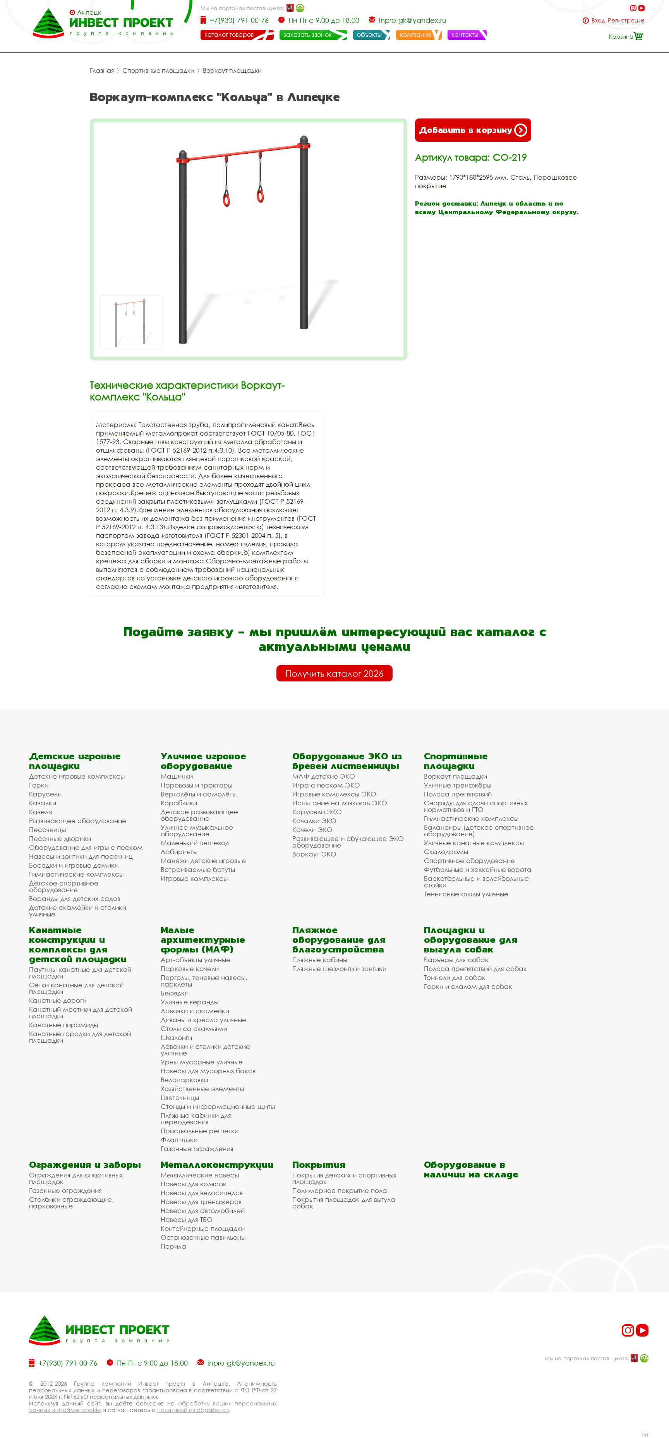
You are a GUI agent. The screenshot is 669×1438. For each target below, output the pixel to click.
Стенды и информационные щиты (218, 1106)
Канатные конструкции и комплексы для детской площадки (78, 944)
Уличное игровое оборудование (203, 760)
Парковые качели (190, 968)
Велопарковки (184, 1079)
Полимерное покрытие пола (339, 1190)
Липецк (89, 12)
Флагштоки (179, 1139)
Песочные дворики (60, 838)
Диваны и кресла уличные (203, 1019)
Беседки (175, 993)
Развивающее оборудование (77, 820)
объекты (369, 34)
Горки (38, 785)
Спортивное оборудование (469, 860)
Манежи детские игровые (203, 860)
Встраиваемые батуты (198, 869)
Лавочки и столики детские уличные (205, 1049)
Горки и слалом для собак (468, 986)
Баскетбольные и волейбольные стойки (476, 881)
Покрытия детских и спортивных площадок (344, 1178)
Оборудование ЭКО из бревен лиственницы (347, 760)
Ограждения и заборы (85, 1164)
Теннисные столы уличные (466, 894)
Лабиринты (179, 851)
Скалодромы (446, 851)
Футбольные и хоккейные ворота (478, 869)
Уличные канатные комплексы (474, 842)
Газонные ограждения (197, 1148)
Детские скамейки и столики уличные (77, 910)
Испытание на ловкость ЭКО (339, 803)
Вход (598, 20)
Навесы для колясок (193, 1184)
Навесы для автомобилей (203, 1210)
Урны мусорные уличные (202, 1062)
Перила (173, 1246)
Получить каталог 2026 (334, 673)
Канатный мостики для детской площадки (80, 1012)
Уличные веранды (189, 1002)
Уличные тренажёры (457, 785)
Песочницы (47, 829)
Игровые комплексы (194, 878)
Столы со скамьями (194, 1028)
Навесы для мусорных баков (208, 1070)
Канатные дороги (57, 1000)
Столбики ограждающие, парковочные (71, 1202)
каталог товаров (229, 34)
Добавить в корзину (465, 130)
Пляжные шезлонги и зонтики (339, 968)
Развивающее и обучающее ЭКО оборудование (348, 841)
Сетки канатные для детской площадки (76, 988)
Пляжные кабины (319, 959)
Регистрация (626, 20)
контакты (465, 34)
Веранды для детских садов (74, 898)
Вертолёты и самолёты (199, 794)
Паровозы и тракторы (196, 785)
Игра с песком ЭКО (326, 785)
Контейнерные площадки (203, 1228)
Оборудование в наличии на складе (471, 1169)
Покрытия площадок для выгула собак (343, 1202)
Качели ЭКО (312, 829)
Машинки (177, 776)
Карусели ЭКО (317, 811)
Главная (102, 70)
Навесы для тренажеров (201, 1201)
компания (415, 34)
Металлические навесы (200, 1175)
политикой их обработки (193, 1409)
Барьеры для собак (456, 959)
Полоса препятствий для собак (475, 968)
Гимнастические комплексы (76, 874)
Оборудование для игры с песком (86, 847)
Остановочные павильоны (203, 1237)
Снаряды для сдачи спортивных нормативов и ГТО (476, 806)
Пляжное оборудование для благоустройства (339, 939)
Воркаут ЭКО (314, 854)
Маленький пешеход (195, 842)
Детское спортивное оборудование (63, 886)
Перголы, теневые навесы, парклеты (204, 980)
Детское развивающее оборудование (199, 815)
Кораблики (179, 803)
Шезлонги (176, 1037)
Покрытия (318, 1164)
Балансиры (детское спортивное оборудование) (479, 830)
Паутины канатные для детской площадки (80, 972)
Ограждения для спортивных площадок (76, 1178)
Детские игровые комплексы (77, 776)
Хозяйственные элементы (202, 1088)
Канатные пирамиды (63, 1024)
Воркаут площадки (232, 70)
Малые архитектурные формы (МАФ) (203, 939)
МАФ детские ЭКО (323, 776)
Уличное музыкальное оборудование (197, 830)
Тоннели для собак (454, 977)
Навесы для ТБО (187, 1219)
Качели (40, 811)
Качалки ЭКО (314, 820)
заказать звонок (307, 34)
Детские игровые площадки (75, 760)
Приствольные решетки (199, 1130)
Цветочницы (180, 1097)
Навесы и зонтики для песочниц (81, 856)
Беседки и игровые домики (73, 865)
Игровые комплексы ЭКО (334, 794)
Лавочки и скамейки (195, 1010)
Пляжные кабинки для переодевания (196, 1118)
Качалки (42, 803)
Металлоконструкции (217, 1164)
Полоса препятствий (458, 794)
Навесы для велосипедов (202, 1192)
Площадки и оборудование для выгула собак (470, 939)
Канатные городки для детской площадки (80, 1036)
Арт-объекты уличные (195, 959)
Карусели (45, 794)
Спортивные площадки (158, 70)
